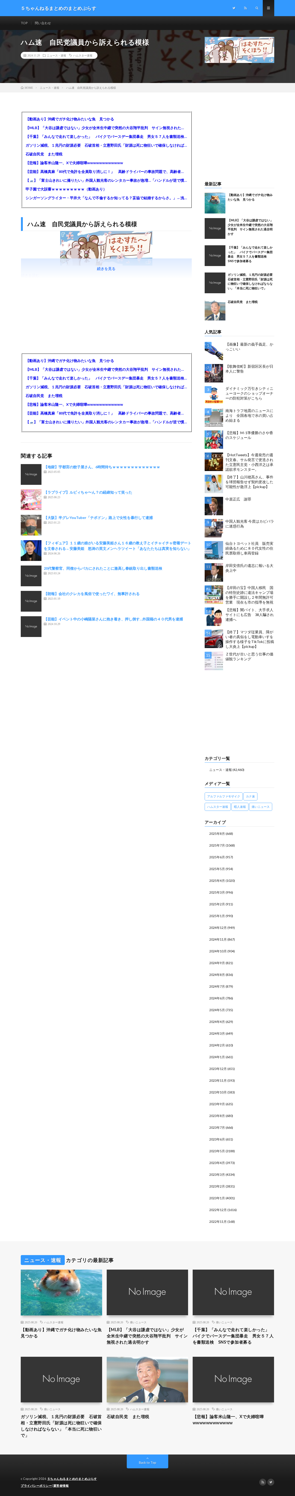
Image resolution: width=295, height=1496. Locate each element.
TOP (24, 23)
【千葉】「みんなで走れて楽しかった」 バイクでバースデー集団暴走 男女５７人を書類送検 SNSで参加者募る (106, 136)
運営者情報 (61, 1485)
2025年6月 (217, 857)
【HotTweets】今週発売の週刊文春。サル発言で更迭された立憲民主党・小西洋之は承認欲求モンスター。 (249, 462)
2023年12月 (218, 1069)
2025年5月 (217, 869)
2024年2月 (217, 1045)
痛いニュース (261, 807)
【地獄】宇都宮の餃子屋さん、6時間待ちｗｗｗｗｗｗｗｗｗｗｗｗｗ (102, 467)
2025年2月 (217, 904)
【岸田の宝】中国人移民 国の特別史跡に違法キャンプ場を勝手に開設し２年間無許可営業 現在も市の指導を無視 (249, 594)
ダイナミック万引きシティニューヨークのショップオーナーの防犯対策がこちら (249, 393)
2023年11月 (218, 1080)
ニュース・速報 (56, 55)
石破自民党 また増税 (44, 154)
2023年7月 (217, 1127)
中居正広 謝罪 (238, 499)
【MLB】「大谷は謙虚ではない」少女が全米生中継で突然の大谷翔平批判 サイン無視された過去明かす (106, 127)
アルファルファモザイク (223, 796)
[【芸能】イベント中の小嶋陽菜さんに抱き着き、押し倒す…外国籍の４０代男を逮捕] (31, 626)
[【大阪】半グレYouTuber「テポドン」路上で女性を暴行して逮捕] (31, 525)
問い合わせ (43, 23)
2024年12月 (218, 928)
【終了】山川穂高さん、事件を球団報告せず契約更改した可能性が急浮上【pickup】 (249, 482)
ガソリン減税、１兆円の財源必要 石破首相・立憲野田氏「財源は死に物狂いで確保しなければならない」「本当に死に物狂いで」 (106, 145)
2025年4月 (217, 881)
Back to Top (147, 1462)
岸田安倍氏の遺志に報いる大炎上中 (249, 567)
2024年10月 (218, 951)
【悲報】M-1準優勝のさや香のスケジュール (249, 435)
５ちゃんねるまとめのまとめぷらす (72, 1479)
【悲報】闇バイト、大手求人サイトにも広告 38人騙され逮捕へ (249, 614)
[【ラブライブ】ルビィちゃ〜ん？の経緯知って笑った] (31, 499)
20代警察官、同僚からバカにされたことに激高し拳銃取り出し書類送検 (103, 568)
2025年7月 (217, 845)
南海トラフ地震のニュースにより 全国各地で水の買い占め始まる (249, 415)
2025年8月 (217, 833)
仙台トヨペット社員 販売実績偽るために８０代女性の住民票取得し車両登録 (249, 548)
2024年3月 (217, 1033)
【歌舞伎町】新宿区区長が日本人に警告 (249, 368)
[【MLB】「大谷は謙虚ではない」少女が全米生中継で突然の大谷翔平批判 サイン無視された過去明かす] (215, 228)
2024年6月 (217, 998)
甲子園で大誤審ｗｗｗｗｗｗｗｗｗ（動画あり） (66, 189)
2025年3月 (217, 892)
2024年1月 (217, 1057)
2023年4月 (217, 1163)
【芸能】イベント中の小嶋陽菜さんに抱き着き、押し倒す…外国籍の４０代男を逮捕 (113, 619)
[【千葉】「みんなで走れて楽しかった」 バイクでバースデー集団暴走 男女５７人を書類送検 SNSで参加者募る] (215, 255)
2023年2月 (217, 1186)
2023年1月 (217, 1198)
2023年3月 (217, 1174)
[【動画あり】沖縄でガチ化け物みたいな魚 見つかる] (215, 203)
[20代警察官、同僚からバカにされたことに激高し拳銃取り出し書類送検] (31, 576)
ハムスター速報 (82, 55)
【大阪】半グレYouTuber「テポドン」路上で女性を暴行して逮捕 (98, 517)
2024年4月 (217, 1022)
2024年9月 (217, 963)
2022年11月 (218, 1221)
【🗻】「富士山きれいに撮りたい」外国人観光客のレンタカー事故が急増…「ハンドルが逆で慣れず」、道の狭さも (106, 180)
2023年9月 (217, 1104)
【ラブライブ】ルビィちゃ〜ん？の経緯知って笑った (88, 492)
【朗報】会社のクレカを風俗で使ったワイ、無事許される (92, 593)
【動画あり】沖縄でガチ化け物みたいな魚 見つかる (70, 119)
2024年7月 (217, 986)
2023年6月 (217, 1139)
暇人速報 (240, 807)
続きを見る (106, 268)
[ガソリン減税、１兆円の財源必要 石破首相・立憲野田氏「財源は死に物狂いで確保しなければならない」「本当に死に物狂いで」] (215, 283)
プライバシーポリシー (36, 1485)
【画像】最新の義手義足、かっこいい (249, 346)
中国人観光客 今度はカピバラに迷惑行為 (249, 523)
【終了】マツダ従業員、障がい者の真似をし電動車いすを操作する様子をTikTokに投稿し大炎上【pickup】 (249, 639)
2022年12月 (218, 1210)
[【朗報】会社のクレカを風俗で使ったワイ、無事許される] (31, 601)
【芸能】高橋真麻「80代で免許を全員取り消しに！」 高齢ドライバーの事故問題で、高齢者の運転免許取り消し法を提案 (106, 171)
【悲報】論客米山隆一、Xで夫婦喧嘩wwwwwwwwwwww (74, 162)
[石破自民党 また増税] (215, 310)
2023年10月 (218, 1092)
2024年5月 (217, 1010)
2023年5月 (217, 1151)
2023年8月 (217, 1116)
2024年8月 (217, 975)
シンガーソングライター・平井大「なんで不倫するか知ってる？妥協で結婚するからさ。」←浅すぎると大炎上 (106, 198)
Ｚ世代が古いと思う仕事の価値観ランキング (249, 656)
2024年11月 (218, 939)
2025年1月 (217, 916)
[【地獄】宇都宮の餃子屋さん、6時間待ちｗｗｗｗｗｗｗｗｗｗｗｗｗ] (31, 474)
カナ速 (250, 796)
